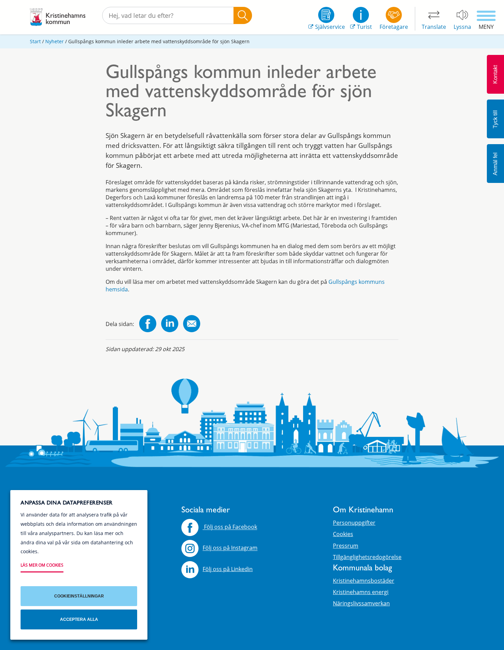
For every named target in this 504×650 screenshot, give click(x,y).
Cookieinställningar (79, 596)
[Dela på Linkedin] (169, 324)
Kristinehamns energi (360, 592)
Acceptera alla (79, 619)
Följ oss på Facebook (230, 527)
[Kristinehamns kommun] (57, 17)
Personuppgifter (354, 522)
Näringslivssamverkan (361, 603)
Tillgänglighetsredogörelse (367, 557)
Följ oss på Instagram (230, 548)
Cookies (343, 534)
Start (35, 41)
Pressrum (345, 545)
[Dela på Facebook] (147, 324)
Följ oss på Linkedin (228, 569)
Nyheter (54, 41)
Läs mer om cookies (42, 565)
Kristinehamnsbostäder (363, 580)
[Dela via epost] (191, 324)
